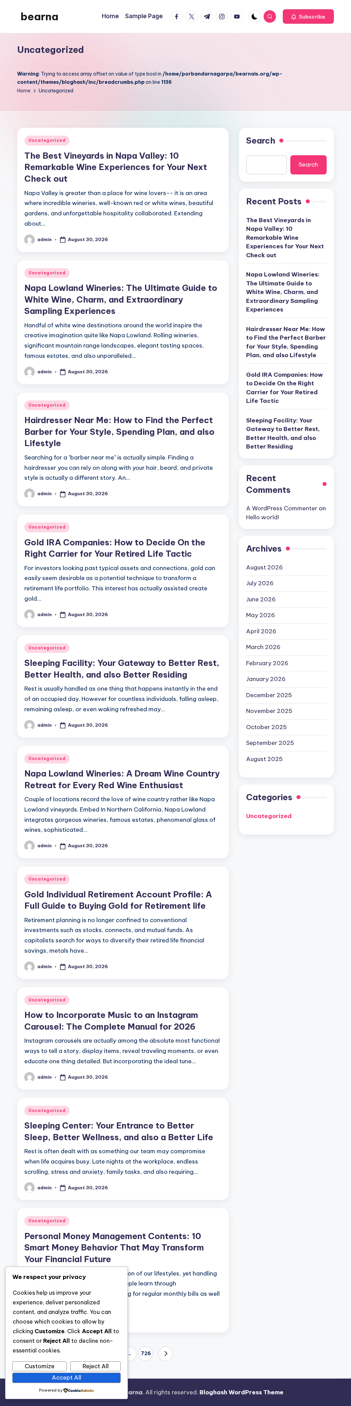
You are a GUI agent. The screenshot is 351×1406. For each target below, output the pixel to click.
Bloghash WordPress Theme (241, 1392)
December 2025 (269, 695)
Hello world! (262, 517)
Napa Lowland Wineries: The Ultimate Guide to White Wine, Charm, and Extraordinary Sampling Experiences (120, 299)
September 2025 (270, 743)
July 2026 (260, 583)
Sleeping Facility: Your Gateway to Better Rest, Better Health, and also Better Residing (283, 434)
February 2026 (267, 663)
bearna (39, 16)
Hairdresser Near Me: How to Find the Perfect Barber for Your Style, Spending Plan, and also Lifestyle (119, 431)
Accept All (66, 1377)
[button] (308, 16)
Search (260, 140)
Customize (40, 1366)
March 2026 (263, 647)
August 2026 (264, 567)
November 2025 (269, 711)
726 (146, 1353)
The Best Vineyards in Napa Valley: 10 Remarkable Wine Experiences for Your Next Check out (115, 167)
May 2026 (260, 615)
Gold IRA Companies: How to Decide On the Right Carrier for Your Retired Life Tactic (284, 388)
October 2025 (266, 727)
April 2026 (261, 631)
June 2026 (261, 599)
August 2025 (264, 759)
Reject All (96, 1366)
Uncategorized (46, 140)
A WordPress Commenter (281, 508)
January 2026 (266, 679)
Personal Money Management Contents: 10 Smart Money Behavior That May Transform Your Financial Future (114, 1247)
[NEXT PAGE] (165, 1353)
